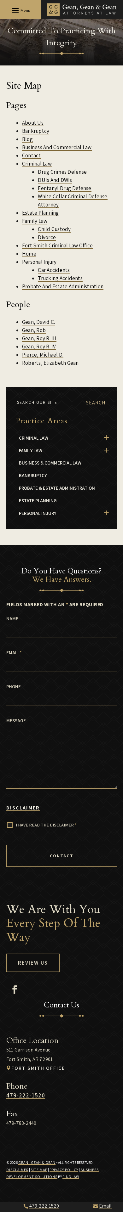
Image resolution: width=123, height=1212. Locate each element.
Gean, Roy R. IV (39, 346)
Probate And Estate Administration (62, 286)
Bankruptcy (36, 130)
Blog (27, 139)
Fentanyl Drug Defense (64, 188)
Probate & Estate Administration (57, 488)
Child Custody (54, 229)
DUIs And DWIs (55, 180)
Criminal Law (37, 163)
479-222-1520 (25, 1095)
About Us (33, 122)
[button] (20, 10)
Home (29, 253)
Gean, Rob (34, 330)
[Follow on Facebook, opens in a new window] (14, 989)
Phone (13, 687)
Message (16, 721)
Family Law (35, 220)
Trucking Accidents (60, 278)
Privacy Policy (64, 1169)
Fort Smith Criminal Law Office (57, 245)
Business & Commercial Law (50, 463)
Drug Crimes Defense (62, 171)
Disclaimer (23, 807)
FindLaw (70, 1176)
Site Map (39, 1169)
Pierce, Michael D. (43, 354)
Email (13, 653)
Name (12, 619)
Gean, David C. (38, 322)
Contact (31, 155)
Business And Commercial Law (57, 147)
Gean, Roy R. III (39, 338)
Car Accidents (54, 270)
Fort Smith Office (38, 1068)
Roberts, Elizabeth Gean (50, 362)
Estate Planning (40, 212)
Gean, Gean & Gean (37, 1162)
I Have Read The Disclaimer (46, 825)
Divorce (47, 237)
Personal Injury (39, 261)
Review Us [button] (33, 962)
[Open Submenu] (106, 438)
